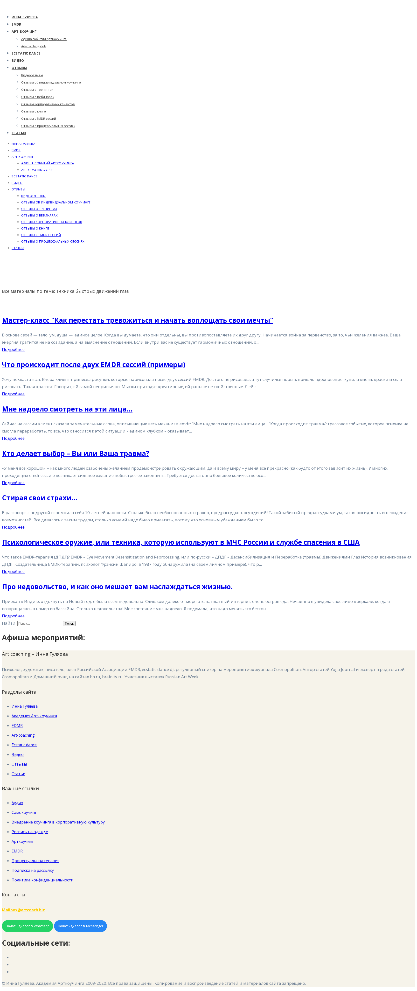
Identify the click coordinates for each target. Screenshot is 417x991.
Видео (18, 60)
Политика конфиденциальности (42, 880)
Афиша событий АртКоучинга (44, 39)
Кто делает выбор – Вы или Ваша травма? (75, 453)
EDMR (17, 725)
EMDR (16, 24)
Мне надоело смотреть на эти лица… (67, 408)
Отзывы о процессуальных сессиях (48, 126)
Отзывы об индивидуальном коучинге (51, 82)
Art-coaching (23, 735)
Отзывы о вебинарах (37, 97)
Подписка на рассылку (33, 870)
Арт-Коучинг (24, 31)
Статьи (19, 133)
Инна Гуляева (25, 17)
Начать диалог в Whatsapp (27, 926)
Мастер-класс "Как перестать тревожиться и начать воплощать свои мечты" (137, 320)
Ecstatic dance (26, 53)
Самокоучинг (24, 812)
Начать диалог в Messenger (80, 926)
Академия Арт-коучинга (34, 716)
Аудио (17, 802)
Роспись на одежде (30, 831)
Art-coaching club (33, 46)
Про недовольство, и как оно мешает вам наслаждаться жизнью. (117, 586)
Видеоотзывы (32, 75)
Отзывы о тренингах (37, 89)
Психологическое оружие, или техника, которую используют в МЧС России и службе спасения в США (181, 542)
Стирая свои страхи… (39, 497)
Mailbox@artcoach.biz (23, 910)
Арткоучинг (23, 841)
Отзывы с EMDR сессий (38, 118)
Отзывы (19, 67)
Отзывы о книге (33, 111)
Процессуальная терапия (35, 860)
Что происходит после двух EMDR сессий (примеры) (93, 364)
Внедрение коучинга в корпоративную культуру (58, 822)
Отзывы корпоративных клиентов (48, 104)
